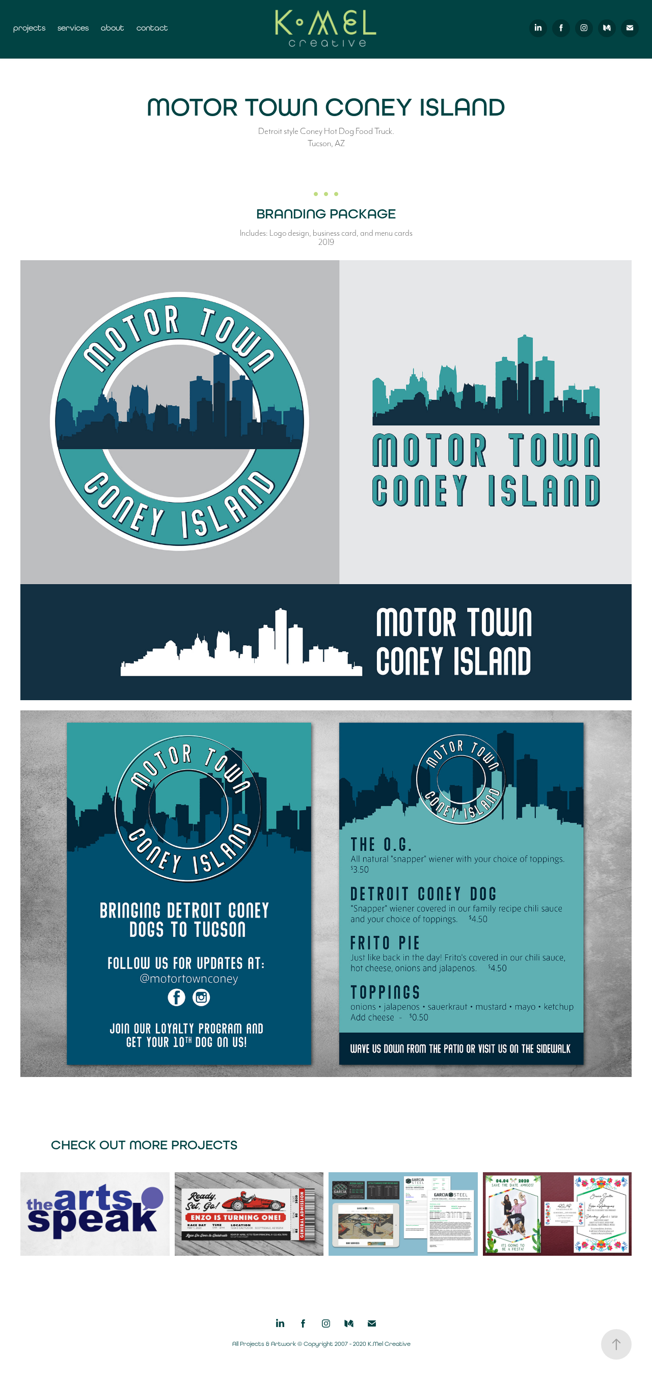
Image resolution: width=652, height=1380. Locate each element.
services (73, 28)
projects (29, 28)
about (112, 28)
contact (152, 28)
